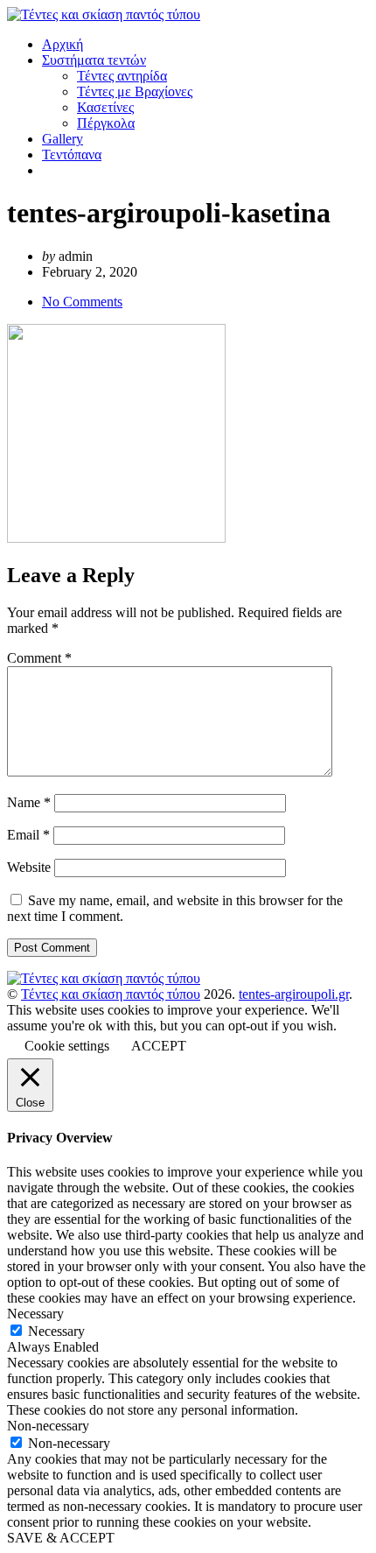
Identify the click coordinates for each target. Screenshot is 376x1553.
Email (28, 834)
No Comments (82, 301)
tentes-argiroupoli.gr (294, 994)
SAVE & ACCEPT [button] (61, 1537)
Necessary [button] (35, 1313)
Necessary (56, 1331)
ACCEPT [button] (158, 1045)
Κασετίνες (105, 107)
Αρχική (62, 44)
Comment (39, 657)
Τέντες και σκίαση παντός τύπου (110, 994)
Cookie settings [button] (66, 1045)
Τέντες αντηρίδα (122, 75)
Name (29, 802)
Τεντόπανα (71, 154)
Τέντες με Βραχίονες (134, 91)
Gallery (62, 138)
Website (29, 867)
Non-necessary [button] (48, 1425)
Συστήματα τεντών (94, 60)
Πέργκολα (106, 123)
